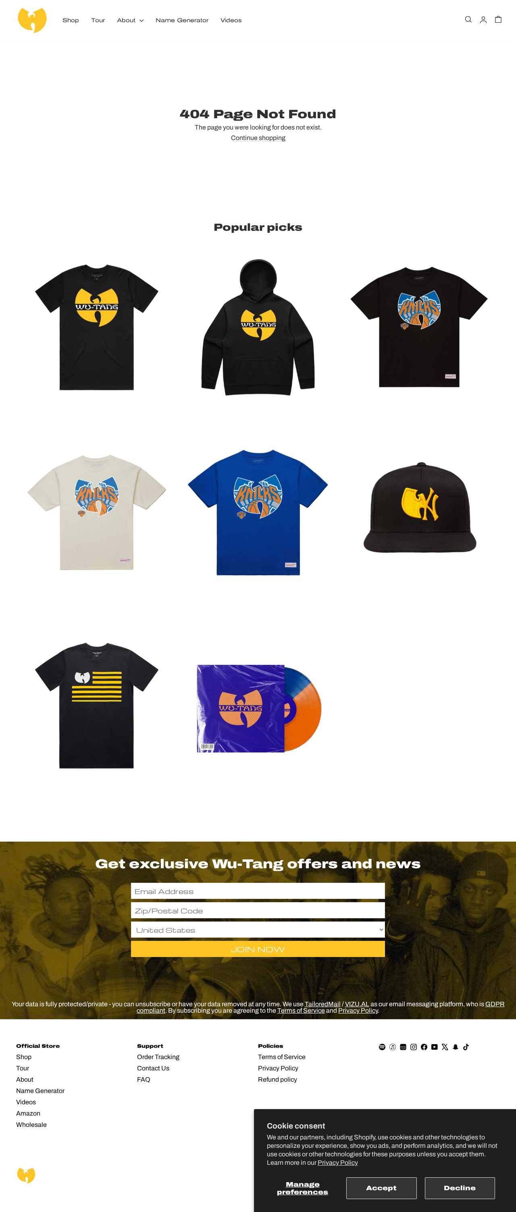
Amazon (28, 1113)
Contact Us (153, 1068)
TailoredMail (323, 1004)
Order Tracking (158, 1056)
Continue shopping (258, 138)
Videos (231, 20)
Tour (98, 20)
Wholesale (31, 1124)
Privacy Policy (338, 1162)
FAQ (143, 1079)
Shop (70, 20)
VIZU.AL (357, 1004)
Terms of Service (301, 1010)
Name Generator (182, 20)
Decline (460, 1188)
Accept (381, 1188)
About (127, 20)
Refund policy (277, 1079)
